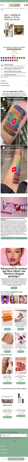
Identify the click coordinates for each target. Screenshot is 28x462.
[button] (13, 302)
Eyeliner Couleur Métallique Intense (7, 377)
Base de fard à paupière (20, 410)
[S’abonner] (26, 435)
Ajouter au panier (8, 383)
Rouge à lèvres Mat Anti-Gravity (20, 377)
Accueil (11, 1)
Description (3, 80)
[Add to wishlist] (26, 459)
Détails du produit (4, 83)
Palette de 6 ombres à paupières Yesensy (7, 411)
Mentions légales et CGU (5, 1)
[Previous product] (26, 9)
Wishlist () (25, 1)
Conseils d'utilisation (5, 85)
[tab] (14, 81)
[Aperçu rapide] (13, 361)
